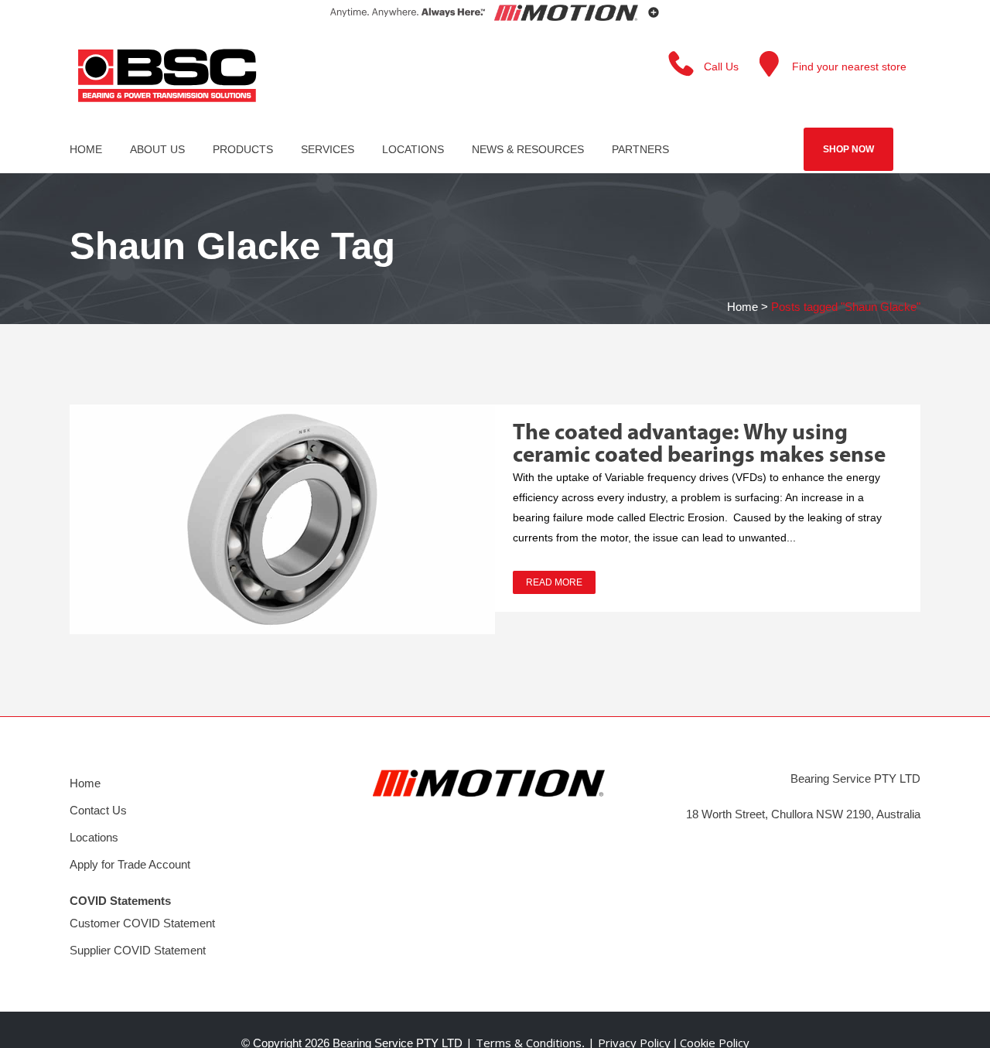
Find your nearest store (849, 66)
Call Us (721, 66)
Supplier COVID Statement (138, 950)
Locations (94, 837)
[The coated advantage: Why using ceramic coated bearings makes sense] (282, 519)
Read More (554, 582)
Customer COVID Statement (142, 923)
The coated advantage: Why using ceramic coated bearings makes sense (699, 444)
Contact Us (98, 810)
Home (742, 306)
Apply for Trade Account (130, 864)
